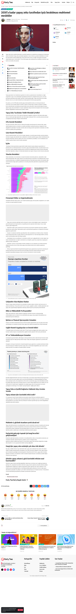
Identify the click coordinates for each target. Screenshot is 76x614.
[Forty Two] (7, 2)
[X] (45, 506)
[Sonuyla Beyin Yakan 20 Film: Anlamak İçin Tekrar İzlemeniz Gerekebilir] (72, 69)
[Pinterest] (47, 506)
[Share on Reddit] (39, 486)
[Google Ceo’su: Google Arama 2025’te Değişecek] (10, 539)
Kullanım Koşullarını (7, 609)
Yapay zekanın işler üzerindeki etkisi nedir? (38, 71)
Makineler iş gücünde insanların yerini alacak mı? (37, 74)
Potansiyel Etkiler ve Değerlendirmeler (15, 80)
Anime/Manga (55, 75)
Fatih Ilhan (9, 19)
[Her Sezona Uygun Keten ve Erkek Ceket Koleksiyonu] (72, 81)
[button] (20, 610)
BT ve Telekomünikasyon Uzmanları (15, 90)
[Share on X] (66, 20)
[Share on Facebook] (64, 20)
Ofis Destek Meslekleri (12, 71)
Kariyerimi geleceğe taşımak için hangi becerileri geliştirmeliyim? (36, 78)
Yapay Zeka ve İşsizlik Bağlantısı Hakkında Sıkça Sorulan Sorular (37, 69)
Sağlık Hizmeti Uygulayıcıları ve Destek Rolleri (17, 88)
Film (53, 70)
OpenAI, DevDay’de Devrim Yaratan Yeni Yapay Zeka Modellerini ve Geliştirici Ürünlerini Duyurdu (47, 548)
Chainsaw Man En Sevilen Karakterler (60, 73)
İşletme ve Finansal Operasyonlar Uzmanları (16, 86)
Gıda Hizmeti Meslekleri (13, 73)
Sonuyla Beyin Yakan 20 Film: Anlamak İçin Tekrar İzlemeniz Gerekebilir (64, 563)
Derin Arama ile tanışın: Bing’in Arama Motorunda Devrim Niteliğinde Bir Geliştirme (65, 548)
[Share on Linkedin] (2, 64)
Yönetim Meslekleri (12, 77)
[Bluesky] (58, 37)
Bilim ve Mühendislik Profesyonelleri (15, 84)
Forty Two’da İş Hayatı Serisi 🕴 (36, 89)
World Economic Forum (12, 476)
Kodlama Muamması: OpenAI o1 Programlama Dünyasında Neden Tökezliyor (27, 548)
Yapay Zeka (9, 9)
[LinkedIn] (48, 506)
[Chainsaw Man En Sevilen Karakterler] (72, 75)
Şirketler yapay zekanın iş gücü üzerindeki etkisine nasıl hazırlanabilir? (37, 84)
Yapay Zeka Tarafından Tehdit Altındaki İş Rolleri (15, 69)
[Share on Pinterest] (2, 61)
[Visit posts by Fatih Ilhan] (3, 20)
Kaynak (33, 87)
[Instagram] (58, 33)
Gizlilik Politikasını (12, 608)
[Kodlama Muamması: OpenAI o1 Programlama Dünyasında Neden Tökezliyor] (28, 539)
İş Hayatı (4, 9)
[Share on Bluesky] (2, 67)
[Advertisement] (27, 212)
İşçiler (10, 75)
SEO (2, 544)
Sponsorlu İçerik (55, 82)
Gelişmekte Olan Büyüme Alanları (14, 82)
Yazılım (27, 544)
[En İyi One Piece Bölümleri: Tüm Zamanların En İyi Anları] (72, 86)
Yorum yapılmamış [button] (44, 525)
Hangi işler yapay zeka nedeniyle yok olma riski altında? (38, 81)
